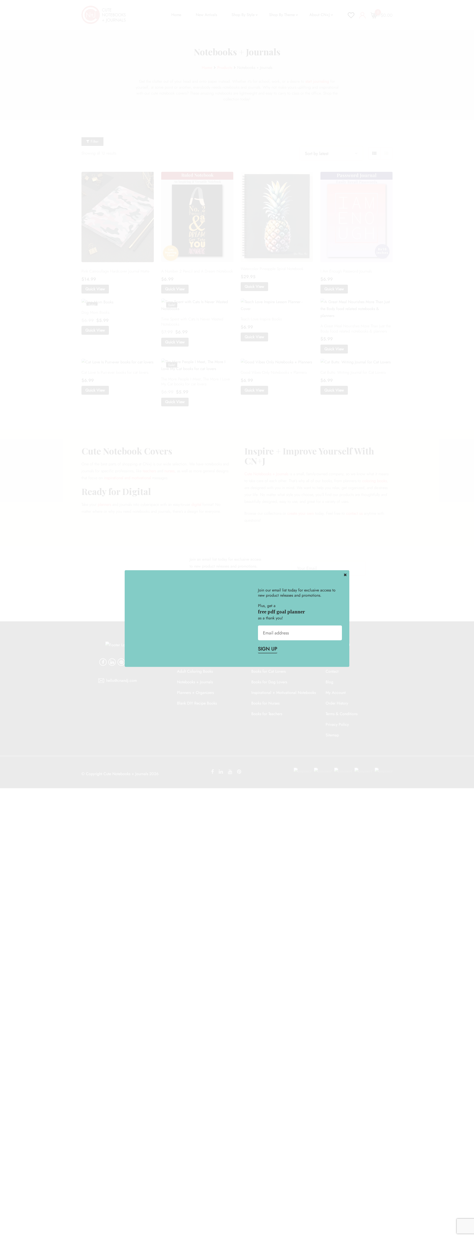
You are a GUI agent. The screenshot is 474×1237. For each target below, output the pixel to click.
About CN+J (319, 15)
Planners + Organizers (195, 692)
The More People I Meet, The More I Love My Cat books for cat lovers (195, 381)
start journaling (317, 81)
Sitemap (332, 735)
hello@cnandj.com (121, 680)
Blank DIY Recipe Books (197, 703)
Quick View (95, 289)
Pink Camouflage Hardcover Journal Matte (115, 271)
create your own (300, 513)
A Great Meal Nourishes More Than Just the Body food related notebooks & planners (355, 328)
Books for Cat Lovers (268, 671)
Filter (94, 141)
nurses (169, 471)
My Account (336, 692)
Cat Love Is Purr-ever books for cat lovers (114, 372)
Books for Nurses (265, 703)
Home (176, 15)
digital (196, 504)
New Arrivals (206, 15)
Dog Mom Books (95, 312)
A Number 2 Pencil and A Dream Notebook (197, 271)
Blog (329, 682)
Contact (332, 671)
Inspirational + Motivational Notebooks (283, 692)
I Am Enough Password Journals (346, 271)
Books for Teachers (266, 714)
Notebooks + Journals (195, 682)
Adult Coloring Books (195, 671)
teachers (149, 471)
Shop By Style (243, 15)
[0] (374, 15)
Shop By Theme (282, 15)
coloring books (374, 481)
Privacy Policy (337, 724)
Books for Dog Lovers (269, 682)
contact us (354, 513)
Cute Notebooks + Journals (266, 474)
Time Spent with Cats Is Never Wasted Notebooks (192, 321)
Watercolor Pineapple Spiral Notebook (272, 269)
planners (104, 504)
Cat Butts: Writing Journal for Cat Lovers (353, 372)
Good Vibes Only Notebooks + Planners (274, 372)
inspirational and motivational (127, 478)
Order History (337, 703)
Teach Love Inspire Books (261, 319)
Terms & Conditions (341, 714)
